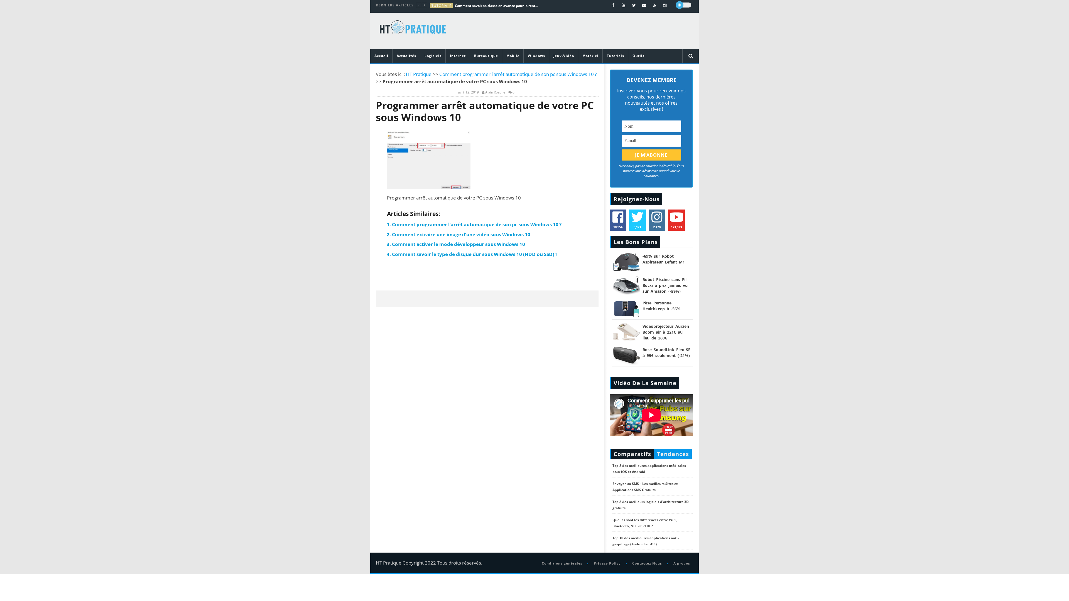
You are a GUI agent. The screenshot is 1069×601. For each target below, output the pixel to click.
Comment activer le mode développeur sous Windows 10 (458, 244)
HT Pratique (418, 74)
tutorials (441, 5)
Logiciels (433, 55)
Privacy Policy (607, 563)
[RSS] (654, 5)
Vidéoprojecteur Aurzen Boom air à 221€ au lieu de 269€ (666, 332)
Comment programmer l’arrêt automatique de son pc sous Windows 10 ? (518, 74)
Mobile (512, 55)
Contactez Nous (647, 563)
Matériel (590, 55)
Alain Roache (495, 92)
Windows (536, 55)
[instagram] (665, 5)
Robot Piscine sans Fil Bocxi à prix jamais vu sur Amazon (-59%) (665, 285)
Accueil (381, 55)
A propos (681, 563)
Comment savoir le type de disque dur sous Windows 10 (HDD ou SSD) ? (474, 254)
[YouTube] (624, 5)
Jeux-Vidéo (563, 55)
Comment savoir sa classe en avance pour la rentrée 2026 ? (496, 5)
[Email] (644, 5)
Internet (458, 55)
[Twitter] (634, 5)
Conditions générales (562, 563)
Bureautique (486, 55)
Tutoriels (615, 55)
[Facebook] (613, 5)
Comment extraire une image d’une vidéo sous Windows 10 (461, 234)
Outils (638, 55)
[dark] (683, 5)
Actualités (406, 55)
